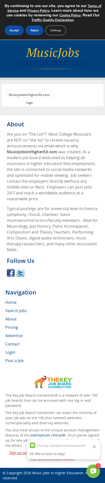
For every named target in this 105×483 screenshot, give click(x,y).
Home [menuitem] (11, 302)
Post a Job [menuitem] (14, 360)
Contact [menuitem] (12, 344)
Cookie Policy (70, 15)
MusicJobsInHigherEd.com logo (29, 95)
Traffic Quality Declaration (53, 20)
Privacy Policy (38, 10)
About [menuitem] (11, 319)
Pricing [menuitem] (11, 327)
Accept (14, 30)
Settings (55, 30)
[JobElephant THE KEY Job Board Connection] (53, 378)
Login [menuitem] (10, 352)
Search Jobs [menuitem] (16, 310)
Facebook (11, 273)
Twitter (20, 273)
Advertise (14, 335)
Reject (35, 30)
